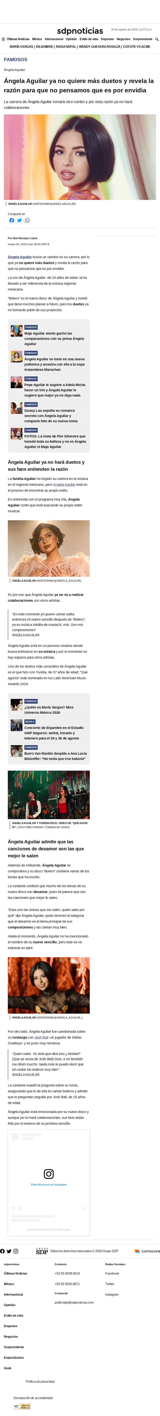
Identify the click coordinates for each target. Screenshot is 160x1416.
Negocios (123, 39)
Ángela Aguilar (14, 70)
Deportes (107, 39)
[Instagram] (15, 1251)
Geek (7, 1368)
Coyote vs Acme (136, 46)
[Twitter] (19, 220)
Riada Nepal (66, 46)
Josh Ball (41, 1037)
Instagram (112, 1294)
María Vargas (21, 46)
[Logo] (80, 31)
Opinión (71, 39)
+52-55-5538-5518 (67, 1273)
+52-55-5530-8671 (67, 1284)
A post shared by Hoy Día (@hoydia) (48, 1229)
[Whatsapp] (27, 220)
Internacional (54, 39)
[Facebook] (12, 220)
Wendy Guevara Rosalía (99, 46)
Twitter (109, 1284)
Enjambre (44, 46)
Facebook (112, 1273)
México (37, 39)
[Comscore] (147, 1251)
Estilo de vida (89, 39)
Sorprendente (142, 39)
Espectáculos (14, 1357)
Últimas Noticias (18, 39)
